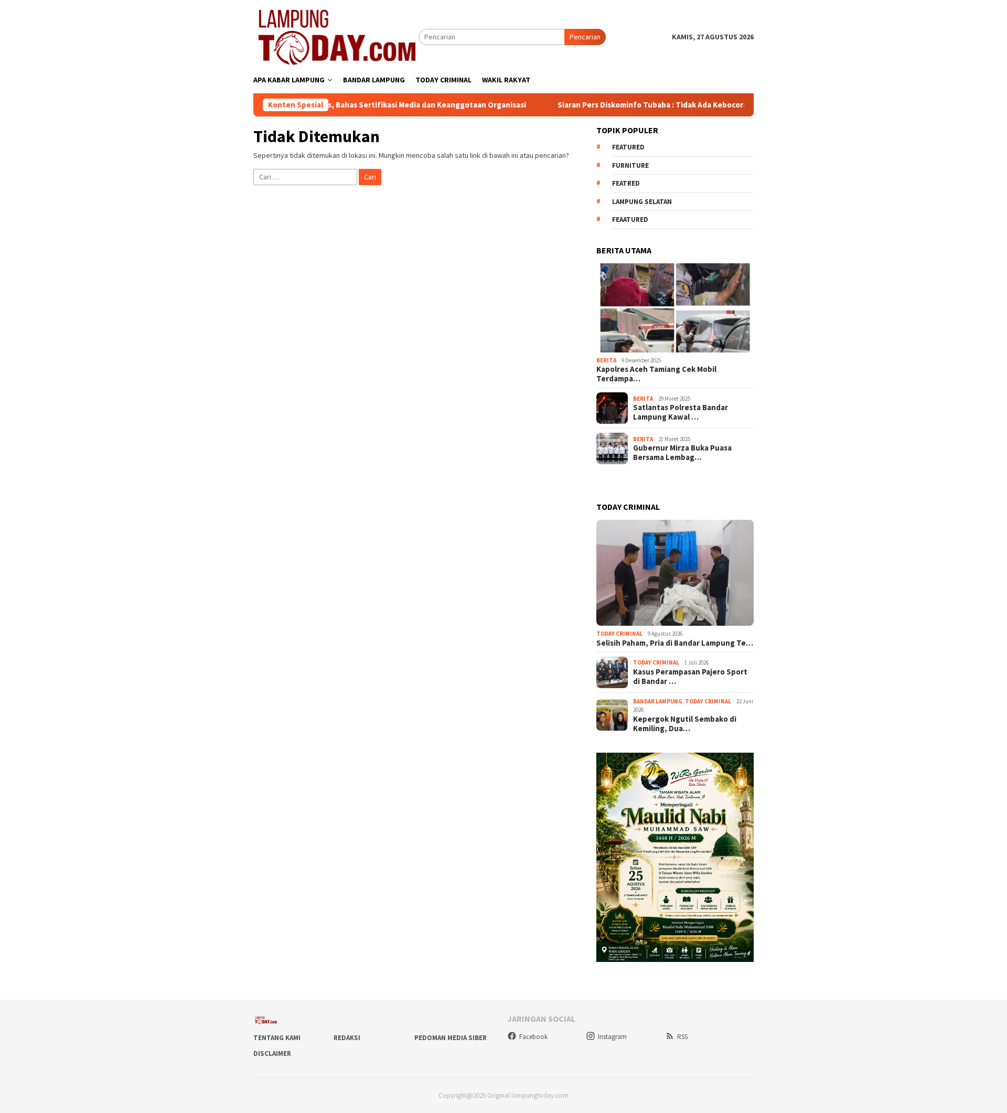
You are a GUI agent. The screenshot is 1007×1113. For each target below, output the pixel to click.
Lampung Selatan (642, 201)
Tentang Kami (277, 1037)
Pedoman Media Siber (450, 1037)
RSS (682, 1036)
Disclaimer (272, 1053)
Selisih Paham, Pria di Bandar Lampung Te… (674, 643)
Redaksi (347, 1037)
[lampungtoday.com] (336, 36)
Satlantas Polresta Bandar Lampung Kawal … (680, 412)
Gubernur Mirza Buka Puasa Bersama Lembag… (682, 452)
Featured (628, 147)
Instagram (612, 1036)
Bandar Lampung (657, 701)
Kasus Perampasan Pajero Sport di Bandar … (690, 676)
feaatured (630, 219)
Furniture (630, 165)
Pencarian (585, 36)
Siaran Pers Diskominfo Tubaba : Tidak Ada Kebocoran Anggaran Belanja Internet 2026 (661, 105)
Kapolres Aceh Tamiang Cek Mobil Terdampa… (656, 374)
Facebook (533, 1036)
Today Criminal (619, 633)
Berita (606, 360)
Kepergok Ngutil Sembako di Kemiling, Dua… (684, 723)
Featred (626, 183)
